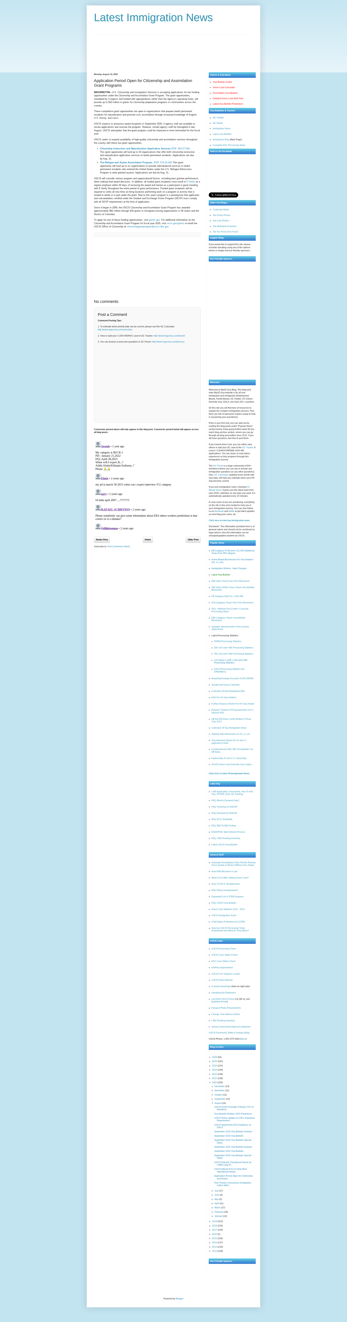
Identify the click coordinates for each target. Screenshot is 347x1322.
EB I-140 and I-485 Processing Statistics (233, 647)
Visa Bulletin (182, 1290)
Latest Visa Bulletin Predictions (228, 104)
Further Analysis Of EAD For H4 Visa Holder (232, 704)
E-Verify (191, 181)
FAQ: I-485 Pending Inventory (225, 838)
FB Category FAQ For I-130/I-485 (227, 596)
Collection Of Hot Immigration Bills (228, 691)
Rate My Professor (198, 1290)
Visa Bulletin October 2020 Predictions (233, 1114)
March (218, 1207)
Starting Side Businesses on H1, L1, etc (230, 734)
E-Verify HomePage (221, 986)
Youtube (239, 1032)
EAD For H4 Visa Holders (223, 697)
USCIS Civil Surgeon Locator (225, 974)
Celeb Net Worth (221, 209)
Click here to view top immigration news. (229, 520)
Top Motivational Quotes (224, 226)
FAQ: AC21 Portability (221, 819)
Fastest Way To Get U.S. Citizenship (229, 758)
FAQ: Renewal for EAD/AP (224, 813)
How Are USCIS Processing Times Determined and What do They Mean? (230, 929)
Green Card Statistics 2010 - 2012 (228, 909)
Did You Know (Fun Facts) (225, 231)
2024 (215, 1065)
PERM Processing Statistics (227, 641)
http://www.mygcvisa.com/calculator (115, 329)
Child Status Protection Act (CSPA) (228, 921)
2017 (215, 1230)
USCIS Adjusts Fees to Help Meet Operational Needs (230, 1170)
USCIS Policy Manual (222, 980)
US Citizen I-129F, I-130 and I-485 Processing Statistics (230, 661)
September (220, 1099)
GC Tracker (218, 117)
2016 (215, 1234)
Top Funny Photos (221, 215)
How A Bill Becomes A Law (224, 871)
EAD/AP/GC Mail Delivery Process (228, 832)
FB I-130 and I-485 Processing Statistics (233, 654)
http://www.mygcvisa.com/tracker (169, 336)
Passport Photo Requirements (226, 1008)
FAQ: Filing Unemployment (224, 890)
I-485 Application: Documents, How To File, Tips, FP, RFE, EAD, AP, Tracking (232, 792)
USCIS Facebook (217, 1032)
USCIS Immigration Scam (223, 915)
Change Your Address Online (225, 1014)
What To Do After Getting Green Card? (230, 878)
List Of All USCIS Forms (222, 999)
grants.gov (154, 219)
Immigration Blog (221, 139)
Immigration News (221, 128)
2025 (215, 1061)
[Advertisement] (173, 50)
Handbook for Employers (223, 992)
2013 (215, 1247)
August (218, 1103)
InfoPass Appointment (222, 967)
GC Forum (218, 123)
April (217, 1203)
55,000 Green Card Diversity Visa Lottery (231, 764)
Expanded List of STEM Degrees (227, 896)
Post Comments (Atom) (118, 546)
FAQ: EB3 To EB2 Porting (223, 825)
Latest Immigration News (153, 17)
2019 (215, 1221)
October (219, 1095)
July (217, 1190)
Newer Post (102, 539)
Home (148, 539)
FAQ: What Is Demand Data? (225, 800)
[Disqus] (147, 485)
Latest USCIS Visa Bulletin (224, 844)
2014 (215, 1242)
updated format (219, 1001)
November (220, 1090)
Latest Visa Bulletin (222, 134)
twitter (231, 511)
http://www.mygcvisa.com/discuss (168, 342)
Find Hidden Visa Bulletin (225, 93)
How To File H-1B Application (225, 884)
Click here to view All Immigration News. (229, 773)
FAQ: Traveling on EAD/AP (224, 807)
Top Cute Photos (221, 220)
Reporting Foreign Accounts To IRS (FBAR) (232, 678)
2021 (215, 1078)
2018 (215, 1225)
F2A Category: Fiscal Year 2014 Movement (232, 602)
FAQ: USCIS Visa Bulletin (223, 903)
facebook (219, 511)
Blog (247, 1032)
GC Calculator (221, 475)
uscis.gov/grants (175, 223)
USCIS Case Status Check (224, 955)
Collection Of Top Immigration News (229, 728)
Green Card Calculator (224, 87)
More (243, 1039)
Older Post (193, 539)
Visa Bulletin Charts (222, 82)
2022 (215, 1074)
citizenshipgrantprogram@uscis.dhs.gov (147, 226)
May (217, 1199)
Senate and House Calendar (225, 685)
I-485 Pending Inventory (223, 1020)
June (217, 1195)
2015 (215, 1238)
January (219, 1216)
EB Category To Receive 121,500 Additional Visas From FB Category (232, 551)
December (220, 1086)
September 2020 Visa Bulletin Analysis (233, 1131)
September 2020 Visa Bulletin (228, 1136)
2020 (215, 1082)
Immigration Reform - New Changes (229, 568)
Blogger (179, 1298)
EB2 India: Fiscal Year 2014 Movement (230, 581)
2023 (215, 1070)
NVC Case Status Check (223, 961)
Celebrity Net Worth (217, 1290)
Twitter (230, 1032)
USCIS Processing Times (223, 948)
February (219, 1212)
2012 (215, 1251)
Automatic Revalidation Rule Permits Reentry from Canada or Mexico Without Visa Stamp (233, 863)
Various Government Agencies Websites (231, 1026)
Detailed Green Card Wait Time (228, 98)
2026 (215, 1057)
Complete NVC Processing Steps (229, 145)
